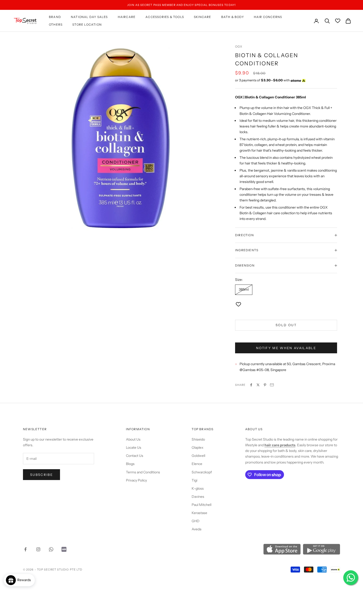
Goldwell (198, 455)
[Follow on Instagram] (38, 549)
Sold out (286, 325)
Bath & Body (232, 17)
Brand (55, 17)
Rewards (25, 580)
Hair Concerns (268, 17)
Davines (198, 496)
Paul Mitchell (201, 504)
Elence (197, 464)
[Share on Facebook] (251, 385)
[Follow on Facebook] (25, 549)
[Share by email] (272, 385)
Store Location (87, 24)
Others (55, 24)
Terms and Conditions (143, 472)
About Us (133, 439)
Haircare (127, 17)
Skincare (202, 17)
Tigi (194, 480)
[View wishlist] (337, 21)
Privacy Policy (136, 480)
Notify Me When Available (286, 348)
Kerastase (199, 513)
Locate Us (133, 447)
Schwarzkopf (202, 472)
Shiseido (198, 439)
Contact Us (134, 455)
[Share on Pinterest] (265, 385)
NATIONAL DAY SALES (89, 17)
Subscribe (41, 475)
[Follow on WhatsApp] (51, 549)
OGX (238, 46)
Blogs (130, 464)
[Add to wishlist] (238, 304)
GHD (196, 521)
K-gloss (198, 488)
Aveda (196, 529)
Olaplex (197, 447)
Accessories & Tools (164, 17)
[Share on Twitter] (258, 385)
